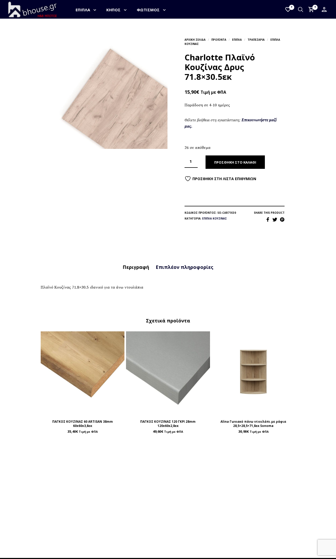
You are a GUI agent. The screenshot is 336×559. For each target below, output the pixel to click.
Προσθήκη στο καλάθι (235, 162)
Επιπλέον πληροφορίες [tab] (184, 267)
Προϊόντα (218, 39)
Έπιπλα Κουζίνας (214, 218)
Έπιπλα (83, 9)
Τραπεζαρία (256, 39)
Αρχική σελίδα (195, 39)
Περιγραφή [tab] (136, 267)
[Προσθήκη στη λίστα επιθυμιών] (83, 409)
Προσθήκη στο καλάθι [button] (95, 409)
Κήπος (113, 9)
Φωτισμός (148, 9)
